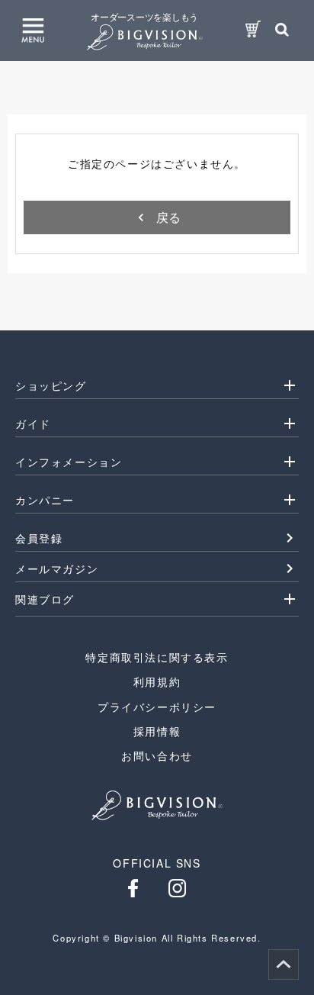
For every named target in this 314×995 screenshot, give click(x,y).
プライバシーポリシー (157, 706)
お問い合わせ (157, 755)
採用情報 (157, 731)
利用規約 (157, 681)
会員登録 (38, 538)
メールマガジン (56, 568)
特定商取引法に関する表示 (156, 657)
